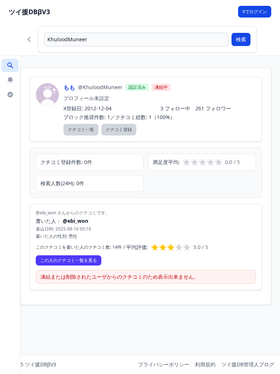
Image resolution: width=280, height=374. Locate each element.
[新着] (10, 80)
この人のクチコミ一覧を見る (68, 260)
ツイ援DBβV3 (29, 11)
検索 (241, 39)
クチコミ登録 (119, 129)
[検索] (10, 65)
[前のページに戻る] (29, 39)
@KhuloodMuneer (100, 87)
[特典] (10, 94)
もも (69, 87)
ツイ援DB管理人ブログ (247, 364)
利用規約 (205, 364)
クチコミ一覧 (81, 129)
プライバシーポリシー (163, 364)
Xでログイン (254, 11)
